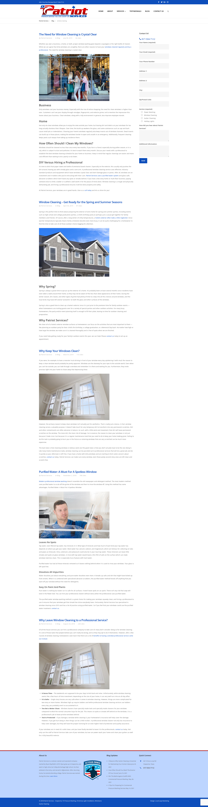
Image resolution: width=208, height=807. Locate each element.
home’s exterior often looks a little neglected (111, 218)
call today (87, 190)
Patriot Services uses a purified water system (102, 176)
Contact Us (159, 11)
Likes (78, 38)
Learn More (53, 776)
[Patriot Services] (64, 7)
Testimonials (135, 11)
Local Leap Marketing (162, 801)
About (110, 11)
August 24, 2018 (69, 624)
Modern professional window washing (53, 481)
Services (120, 11)
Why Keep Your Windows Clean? (59, 351)
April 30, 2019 (68, 206)
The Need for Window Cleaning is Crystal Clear (68, 34)
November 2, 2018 (69, 475)
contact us (110, 336)
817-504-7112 (59, 2)
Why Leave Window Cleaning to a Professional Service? (73, 620)
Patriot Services (46, 38)
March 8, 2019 (68, 355)
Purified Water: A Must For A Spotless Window (68, 472)
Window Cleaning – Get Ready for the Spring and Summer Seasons (80, 202)
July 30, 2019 (67, 38)
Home (100, 11)
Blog (147, 11)
